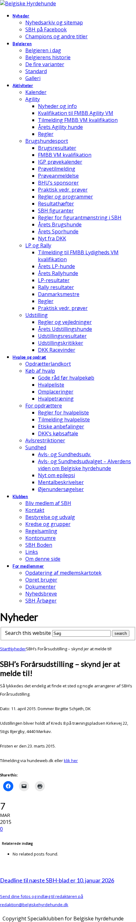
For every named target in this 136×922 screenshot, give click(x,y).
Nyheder (17, 649)
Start (4, 649)
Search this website (28, 632)
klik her (71, 760)
